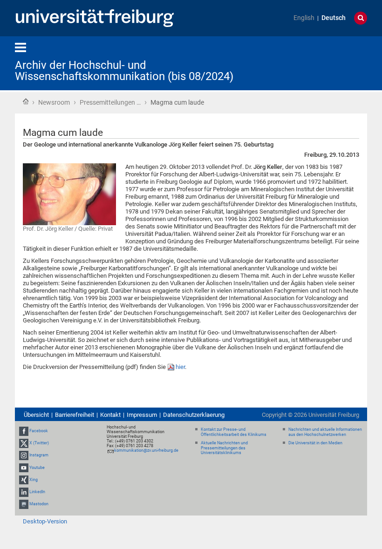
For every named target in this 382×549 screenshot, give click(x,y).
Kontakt (110, 414)
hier (180, 366)
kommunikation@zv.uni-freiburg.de (146, 450)
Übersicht (36, 414)
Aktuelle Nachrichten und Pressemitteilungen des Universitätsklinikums (224, 448)
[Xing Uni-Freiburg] (23, 479)
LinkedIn (37, 491)
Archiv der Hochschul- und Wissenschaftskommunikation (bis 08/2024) (124, 71)
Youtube (37, 467)
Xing (33, 479)
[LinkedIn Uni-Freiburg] (23, 491)
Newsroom (54, 102)
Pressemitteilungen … (110, 102)
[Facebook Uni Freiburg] (23, 430)
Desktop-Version (45, 521)
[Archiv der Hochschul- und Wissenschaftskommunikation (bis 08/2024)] (321, 62)
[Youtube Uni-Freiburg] (23, 467)
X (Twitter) (39, 443)
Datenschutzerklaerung (194, 414)
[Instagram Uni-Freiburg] (23, 455)
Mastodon (38, 504)
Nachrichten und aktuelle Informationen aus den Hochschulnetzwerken (325, 432)
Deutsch (333, 18)
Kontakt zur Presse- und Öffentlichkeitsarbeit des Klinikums (233, 432)
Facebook (38, 430)
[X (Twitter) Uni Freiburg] (23, 443)
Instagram (38, 455)
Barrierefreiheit (74, 414)
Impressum (142, 414)
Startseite (25, 101)
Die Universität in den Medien (315, 443)
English (303, 18)
